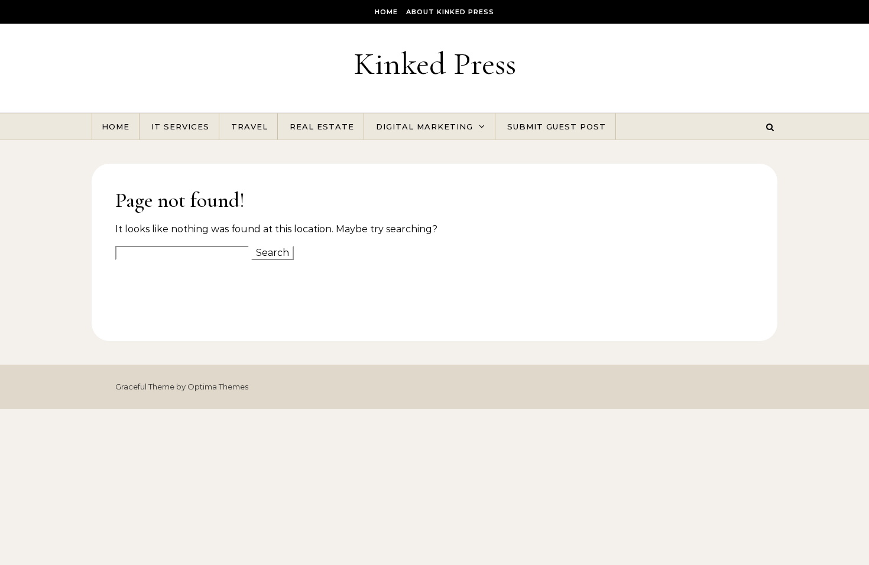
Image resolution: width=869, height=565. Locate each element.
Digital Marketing (424, 126)
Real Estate (322, 126)
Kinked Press (435, 63)
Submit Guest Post (556, 126)
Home (386, 12)
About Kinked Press (450, 12)
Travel (249, 126)
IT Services (180, 126)
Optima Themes (217, 386)
